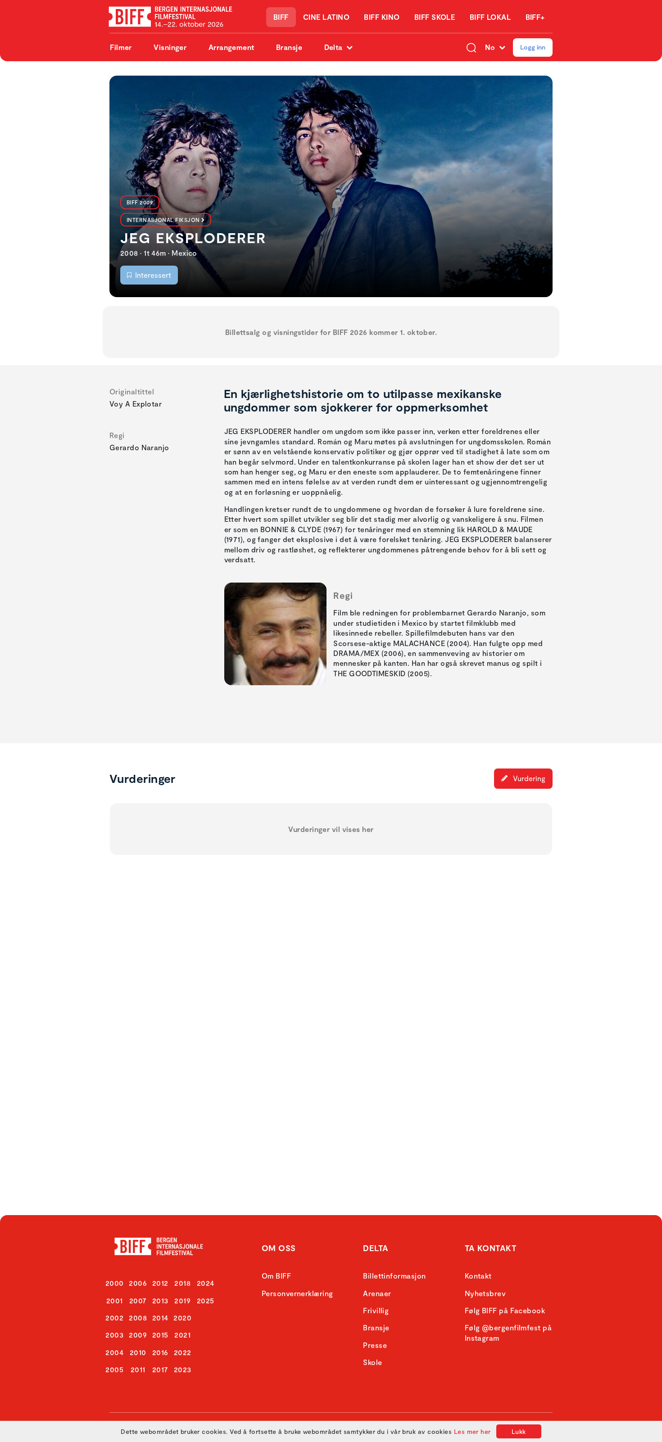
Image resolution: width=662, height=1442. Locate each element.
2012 (160, 1283)
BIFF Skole (434, 17)
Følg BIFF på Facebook (505, 1310)
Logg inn (532, 47)
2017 (160, 1369)
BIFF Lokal (490, 17)
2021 (182, 1334)
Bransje (289, 47)
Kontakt (478, 1275)
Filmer (121, 47)
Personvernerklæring (297, 1293)
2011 (138, 1369)
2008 (138, 1317)
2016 (160, 1352)
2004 (114, 1352)
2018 (182, 1283)
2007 (138, 1300)
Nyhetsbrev (485, 1293)
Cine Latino (326, 17)
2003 (114, 1334)
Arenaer (377, 1293)
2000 (114, 1283)
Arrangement (231, 47)
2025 (205, 1300)
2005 (114, 1369)
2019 (182, 1300)
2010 (138, 1352)
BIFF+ (535, 17)
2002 (114, 1317)
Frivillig (376, 1310)
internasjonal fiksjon (163, 220)
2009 (138, 1334)
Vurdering (528, 778)
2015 (160, 1334)
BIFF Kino (381, 17)
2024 (205, 1283)
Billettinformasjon (394, 1275)
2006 (138, 1283)
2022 (182, 1352)
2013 (160, 1300)
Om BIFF (276, 1275)
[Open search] (471, 47)
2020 (182, 1317)
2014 (160, 1317)
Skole (372, 1362)
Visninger (170, 47)
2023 (182, 1369)
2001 (114, 1300)
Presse (375, 1345)
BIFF (281, 17)
